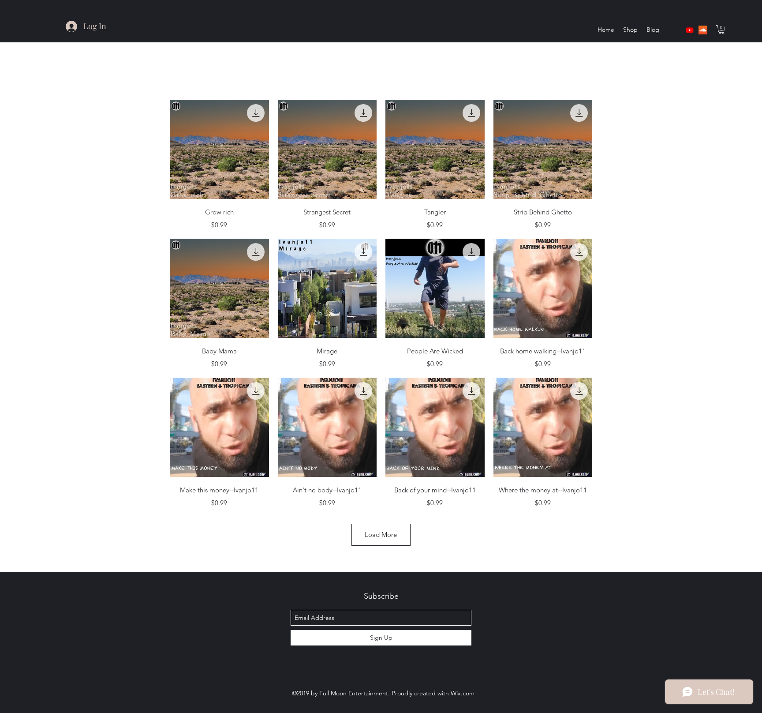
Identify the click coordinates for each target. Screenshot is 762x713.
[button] (721, 29)
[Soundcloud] (702, 30)
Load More (381, 534)
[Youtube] (689, 30)
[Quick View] (219, 149)
